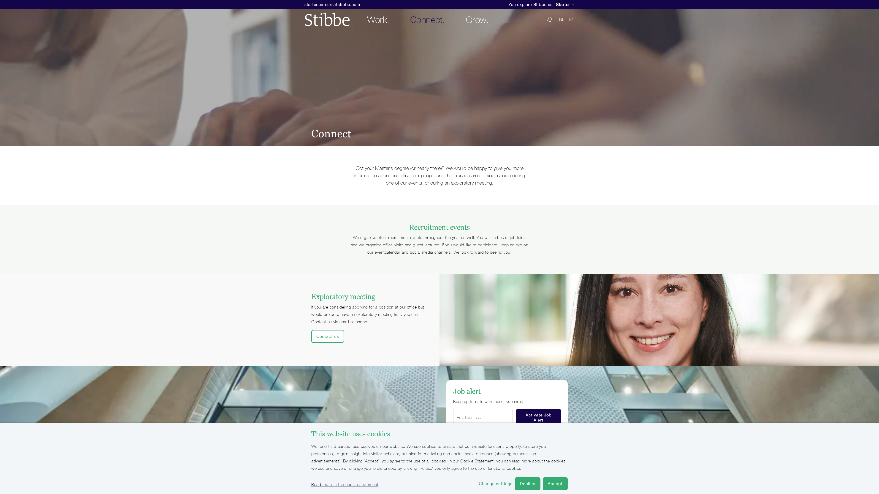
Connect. (427, 19)
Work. (378, 19)
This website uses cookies (350, 434)
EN (572, 19)
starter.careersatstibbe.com (332, 4)
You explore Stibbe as (530, 4)
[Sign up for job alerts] (549, 19)
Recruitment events (439, 227)
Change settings (496, 483)
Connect (331, 134)
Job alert (467, 391)
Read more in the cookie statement (344, 484)
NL (561, 19)
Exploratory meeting (343, 297)
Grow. (477, 19)
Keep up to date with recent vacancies (489, 401)
